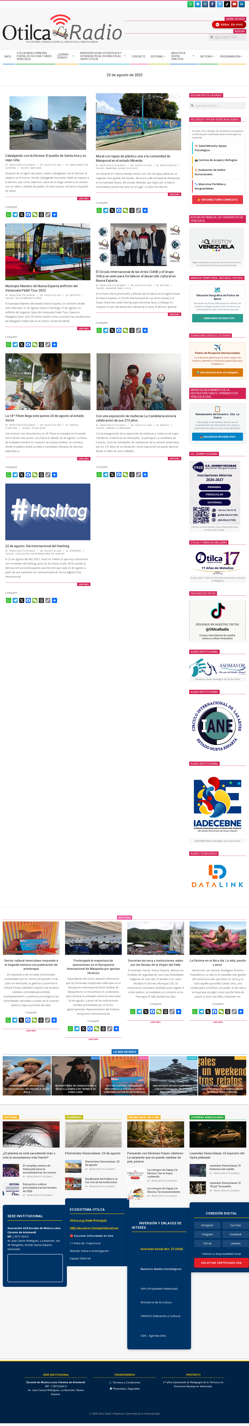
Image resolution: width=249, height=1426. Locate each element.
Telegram (207, 1234)
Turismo (192, 1058)
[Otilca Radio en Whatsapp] (190, 4)
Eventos (73, 425)
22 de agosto (22, 553)
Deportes (74, 295)
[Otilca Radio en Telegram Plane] (198, 4)
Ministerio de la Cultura (156, 1302)
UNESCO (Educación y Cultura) (160, 1316)
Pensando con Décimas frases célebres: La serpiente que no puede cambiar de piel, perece (155, 1157)
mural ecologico (128, 168)
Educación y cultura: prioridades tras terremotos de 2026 (40, 1187)
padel (39, 298)
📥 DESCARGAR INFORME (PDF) (217, 436)
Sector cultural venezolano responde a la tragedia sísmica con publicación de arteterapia (31, 965)
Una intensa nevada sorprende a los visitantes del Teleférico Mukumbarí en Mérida (173, 1088)
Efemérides (75, 550)
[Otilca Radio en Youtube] (234, 4)
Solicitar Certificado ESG (221, 1262)
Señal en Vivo (230, 24)
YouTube (235, 1225)
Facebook (236, 1234)
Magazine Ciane (114, 288)
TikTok (207, 1243)
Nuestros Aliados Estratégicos (161, 1269)
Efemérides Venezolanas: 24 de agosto (92, 1153)
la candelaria (123, 428)
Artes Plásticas (168, 165)
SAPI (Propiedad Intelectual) (159, 1288)
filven (35, 428)
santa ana (35, 167)
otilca (127, 288)
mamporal (111, 168)
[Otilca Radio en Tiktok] (227, 4)
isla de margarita (25, 298)
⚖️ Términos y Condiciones (124, 1382)
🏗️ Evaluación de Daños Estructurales (210, 172)
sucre (42, 428)
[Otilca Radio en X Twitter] (220, 4)
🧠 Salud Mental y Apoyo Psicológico (211, 148)
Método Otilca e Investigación (89, 1251)
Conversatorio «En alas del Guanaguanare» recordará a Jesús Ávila (27, 1088)
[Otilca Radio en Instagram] (205, 4)
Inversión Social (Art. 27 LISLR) (162, 1249)
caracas (110, 428)
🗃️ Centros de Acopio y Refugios (216, 160)
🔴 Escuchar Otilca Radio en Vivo (91, 1235)
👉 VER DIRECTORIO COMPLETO (218, 199)
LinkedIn (236, 1243)
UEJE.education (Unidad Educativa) (94, 1228)
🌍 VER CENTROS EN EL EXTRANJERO (217, 372)
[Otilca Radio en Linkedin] (242, 4)
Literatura (11, 428)
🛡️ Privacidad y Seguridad (124, 1388)
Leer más (84, 198)
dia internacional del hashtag (48, 553)
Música (95, 1058)
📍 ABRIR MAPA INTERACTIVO (217, 318)
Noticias (164, 285)
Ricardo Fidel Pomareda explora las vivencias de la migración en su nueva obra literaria (222, 1088)
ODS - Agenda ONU (153, 1335)
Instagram (207, 1225)
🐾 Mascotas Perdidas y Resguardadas (210, 186)
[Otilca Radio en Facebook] (212, 4)
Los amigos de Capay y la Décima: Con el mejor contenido (162, 1173)
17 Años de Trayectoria (85, 1243)
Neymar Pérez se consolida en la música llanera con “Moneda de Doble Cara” (75, 1088)
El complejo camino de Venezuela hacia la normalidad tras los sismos (39, 1169)
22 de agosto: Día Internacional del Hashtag (37, 546)
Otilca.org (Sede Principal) (88, 1220)
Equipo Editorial (80, 1258)
